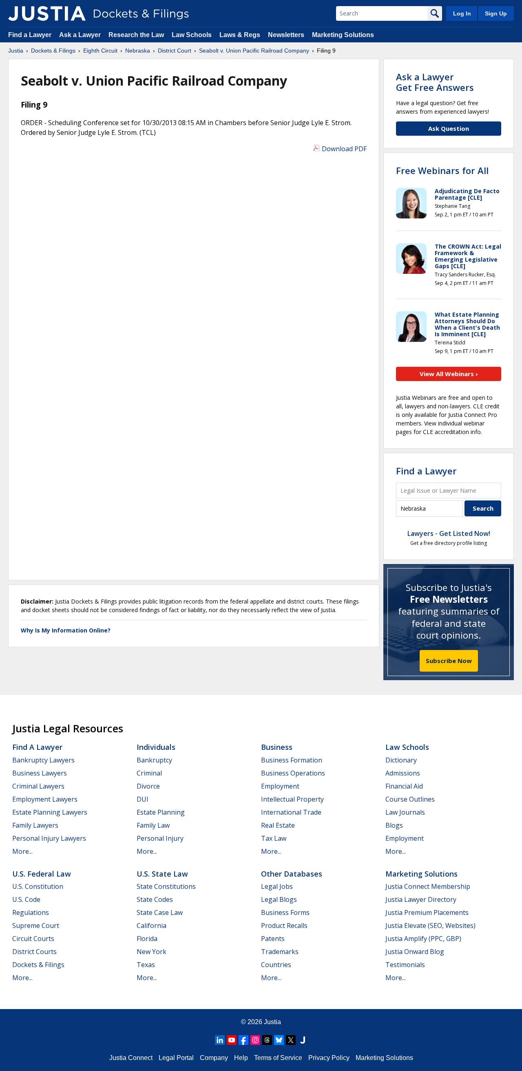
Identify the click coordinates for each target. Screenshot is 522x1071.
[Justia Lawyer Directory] (302, 1040)
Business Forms (285, 912)
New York (151, 951)
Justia (272, 1021)
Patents (273, 938)
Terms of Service (278, 1057)
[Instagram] (255, 1040)
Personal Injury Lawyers (49, 838)
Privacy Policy (328, 1057)
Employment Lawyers (44, 799)
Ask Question (448, 128)
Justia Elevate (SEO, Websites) (430, 925)
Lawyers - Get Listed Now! (448, 533)
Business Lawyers (39, 773)
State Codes (155, 899)
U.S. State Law (162, 874)
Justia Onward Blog (414, 951)
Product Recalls (284, 925)
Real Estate (278, 825)
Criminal (149, 773)
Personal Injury (160, 838)
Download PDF (344, 148)
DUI (142, 799)
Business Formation (291, 760)
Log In (462, 13)
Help (241, 1057)
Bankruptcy (154, 760)
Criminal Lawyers (38, 786)
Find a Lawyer (29, 34)
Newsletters (286, 34)
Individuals (156, 747)
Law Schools (192, 34)
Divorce (148, 786)
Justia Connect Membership (427, 886)
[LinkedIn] (220, 1040)
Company (214, 1057)
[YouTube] (232, 1040)
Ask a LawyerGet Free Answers (435, 82)
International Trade (291, 812)
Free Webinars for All (442, 170)
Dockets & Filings (38, 964)
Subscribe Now (449, 661)
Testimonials (405, 964)
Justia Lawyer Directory (420, 899)
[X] (291, 1040)
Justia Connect (131, 1057)
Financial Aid (404, 786)
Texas (146, 964)
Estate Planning (161, 812)
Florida (147, 938)
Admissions (402, 773)
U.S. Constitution (37, 886)
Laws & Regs (239, 34)
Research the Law (136, 34)
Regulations (30, 912)
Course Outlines (410, 799)
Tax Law (273, 838)
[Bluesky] (279, 1040)
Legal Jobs (277, 886)
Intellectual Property (292, 799)
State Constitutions (166, 886)
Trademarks (280, 951)
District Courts (34, 951)
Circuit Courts (33, 938)
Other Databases (291, 874)
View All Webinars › (449, 374)
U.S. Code (26, 899)
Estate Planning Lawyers (49, 812)
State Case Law (160, 912)
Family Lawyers (35, 825)
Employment (280, 786)
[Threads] (267, 1040)
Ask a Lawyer (80, 34)
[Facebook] (243, 1040)
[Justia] (47, 13)
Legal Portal (176, 1057)
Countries (276, 964)
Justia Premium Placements (427, 912)
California (151, 925)
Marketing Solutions (343, 34)
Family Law (153, 825)
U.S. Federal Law (41, 874)
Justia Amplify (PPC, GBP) (423, 938)
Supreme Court (35, 925)
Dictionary (401, 760)
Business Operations (293, 773)
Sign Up (496, 13)
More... (22, 851)
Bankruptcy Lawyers (43, 760)
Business (276, 747)
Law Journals (405, 812)
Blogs (394, 825)
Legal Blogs (279, 899)
